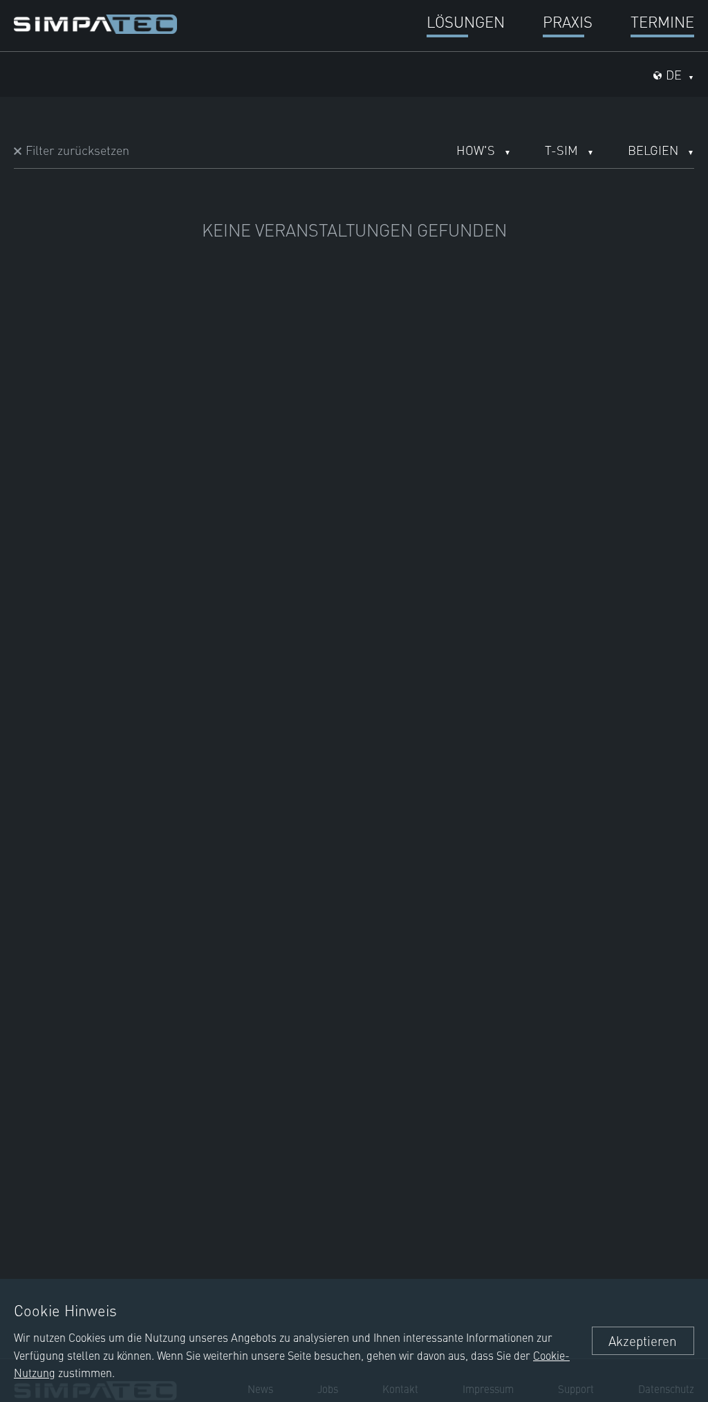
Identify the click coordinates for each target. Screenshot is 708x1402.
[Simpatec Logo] (95, 22)
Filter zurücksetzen (77, 149)
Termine (662, 21)
